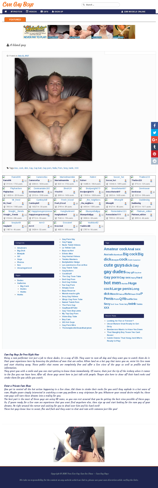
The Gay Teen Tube (71, 276)
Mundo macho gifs (71, 293)
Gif (18, 256)
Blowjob (21, 253)
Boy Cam (66, 319)
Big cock (130, 254)
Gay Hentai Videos (71, 256)
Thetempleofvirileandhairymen (77, 328)
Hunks (23, 292)
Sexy (65, 168)
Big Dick (21, 250)
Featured (15, 19)
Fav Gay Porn (68, 285)
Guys (19, 259)
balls (110, 254)
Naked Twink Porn (70, 302)
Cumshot (136, 260)
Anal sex (133, 249)
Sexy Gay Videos (70, 296)
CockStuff (67, 273)
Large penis (121, 289)
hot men (112, 282)
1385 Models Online (134, 11)
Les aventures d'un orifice (74, 265)
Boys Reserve (68, 291)
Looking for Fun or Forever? (120, 321)
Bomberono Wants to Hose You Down (125, 329)
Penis (108, 299)
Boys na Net (68, 250)
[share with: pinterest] (154, 153)
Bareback (118, 255)
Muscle (114, 293)
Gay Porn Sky (68, 239)
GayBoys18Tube (69, 308)
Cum (130, 260)
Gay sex (124, 277)
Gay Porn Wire (69, 325)
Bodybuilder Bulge (71, 262)
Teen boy (123, 304)
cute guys (114, 265)
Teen (116, 304)
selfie (130, 299)
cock (21, 168)
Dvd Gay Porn (68, 279)
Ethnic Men (67, 253)
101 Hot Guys (68, 322)
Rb (124, 299)
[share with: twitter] (154, 132)
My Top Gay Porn (70, 313)
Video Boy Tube (69, 316)
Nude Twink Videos (71, 245)
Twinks (139, 304)
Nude (133, 294)
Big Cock (24, 286)
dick (26, 168)
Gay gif (130, 272)
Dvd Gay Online (69, 282)
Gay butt (38, 168)
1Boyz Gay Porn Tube (72, 299)
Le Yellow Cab (68, 248)
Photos (20, 262)
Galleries (21, 283)
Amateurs (22, 248)
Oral (138, 294)
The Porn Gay (68, 305)
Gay (31, 168)
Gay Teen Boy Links (71, 311)
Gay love (137, 273)
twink (71, 168)
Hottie (124, 283)
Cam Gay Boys (17, 4)
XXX (77, 168)
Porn (60, 168)
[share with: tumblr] (154, 146)
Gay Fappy (67, 242)
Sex (19, 265)
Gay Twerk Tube (70, 268)
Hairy (133, 278)
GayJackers (67, 271)
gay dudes (115, 271)
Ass (16, 168)
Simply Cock (68, 288)
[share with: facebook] (154, 125)
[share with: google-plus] (154, 139)
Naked (121, 294)
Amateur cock (115, 249)
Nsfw (54, 168)
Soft (112, 304)
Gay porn (47, 168)
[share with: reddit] (154, 161)
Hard (139, 277)
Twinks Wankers (70, 259)
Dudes (20, 280)
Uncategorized (24, 268)
